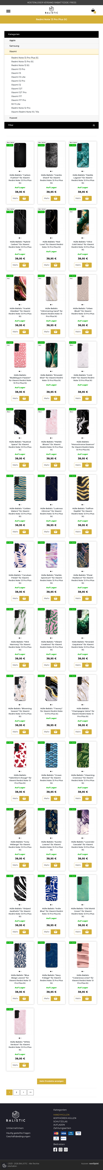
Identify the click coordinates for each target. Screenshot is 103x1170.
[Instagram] (60, 1149)
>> (31, 1092)
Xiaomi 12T (16, 88)
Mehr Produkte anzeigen (52, 1081)
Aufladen (59, 1125)
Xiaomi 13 (16, 73)
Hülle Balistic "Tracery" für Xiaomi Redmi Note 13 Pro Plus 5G (51, 711)
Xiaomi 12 (16, 85)
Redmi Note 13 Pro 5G (22, 61)
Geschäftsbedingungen (18, 1136)
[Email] (66, 1149)
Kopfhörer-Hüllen (64, 1118)
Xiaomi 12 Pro (18, 81)
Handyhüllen (61, 1115)
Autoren (84, 1163)
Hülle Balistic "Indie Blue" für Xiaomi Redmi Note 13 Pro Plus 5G (51, 911)
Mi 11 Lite (15, 104)
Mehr (15, 198)
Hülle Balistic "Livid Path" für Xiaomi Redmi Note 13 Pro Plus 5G (82, 378)
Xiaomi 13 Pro (18, 69)
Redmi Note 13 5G (20, 65)
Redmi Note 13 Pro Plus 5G (24, 58)
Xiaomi (13, 51)
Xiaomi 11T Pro (18, 100)
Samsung (14, 46)
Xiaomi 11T (16, 96)
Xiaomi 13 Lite (18, 77)
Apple (12, 40)
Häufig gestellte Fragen (18, 1133)
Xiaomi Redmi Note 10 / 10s (25, 112)
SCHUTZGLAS (60, 1121)
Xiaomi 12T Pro (19, 92)
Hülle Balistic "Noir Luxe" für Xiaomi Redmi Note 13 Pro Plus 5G (51, 244)
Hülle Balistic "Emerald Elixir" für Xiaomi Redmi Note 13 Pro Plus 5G (51, 378)
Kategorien (14, 34)
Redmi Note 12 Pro (20, 108)
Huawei (13, 118)
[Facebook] (55, 1149)
